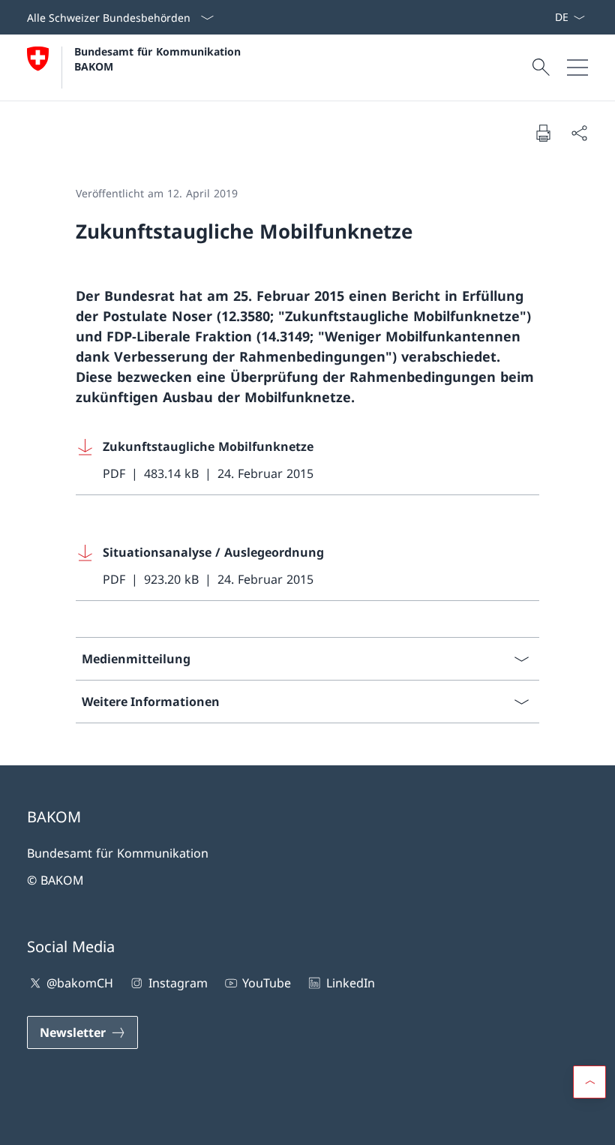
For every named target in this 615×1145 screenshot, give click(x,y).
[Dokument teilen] (579, 132)
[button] (589, 1081)
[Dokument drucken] (543, 132)
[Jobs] (542, 17)
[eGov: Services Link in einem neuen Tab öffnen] (548, 17)
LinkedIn (350, 983)
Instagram (177, 983)
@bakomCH (79, 983)
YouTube (266, 983)
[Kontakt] (530, 17)
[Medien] (536, 17)
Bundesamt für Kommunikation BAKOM (161, 58)
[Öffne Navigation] (577, 68)
